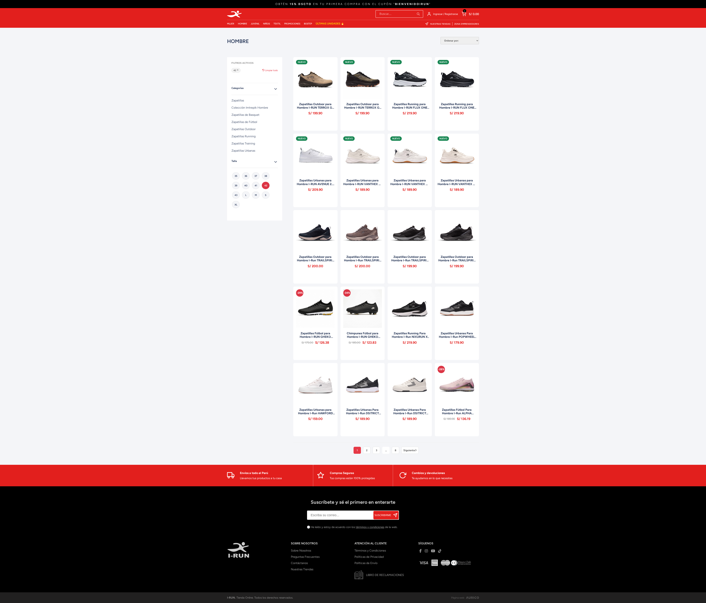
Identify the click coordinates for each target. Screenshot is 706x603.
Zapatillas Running (243, 136)
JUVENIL (255, 23)
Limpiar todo (271, 70)
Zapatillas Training (243, 143)
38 (265, 176)
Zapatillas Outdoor (243, 129)
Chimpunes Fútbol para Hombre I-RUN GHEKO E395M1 (362, 335)
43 (236, 195)
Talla (234, 161)
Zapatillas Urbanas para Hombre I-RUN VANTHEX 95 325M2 (362, 182)
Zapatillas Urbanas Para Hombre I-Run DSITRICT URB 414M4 (362, 411)
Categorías (237, 88)
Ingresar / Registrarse (445, 14)
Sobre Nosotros (301, 550)
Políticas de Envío (365, 563)
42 (234, 70)
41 (256, 185)
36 (246, 176)
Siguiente (409, 450)
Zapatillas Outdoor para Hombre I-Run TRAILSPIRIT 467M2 (409, 258)
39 (236, 185)
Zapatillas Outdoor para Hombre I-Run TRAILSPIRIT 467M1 (456, 258)
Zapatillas (237, 100)
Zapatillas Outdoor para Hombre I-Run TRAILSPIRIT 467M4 (362, 258)
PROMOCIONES (292, 23)
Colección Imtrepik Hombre (249, 107)
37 (255, 176)
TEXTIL (277, 23)
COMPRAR (315, 123)
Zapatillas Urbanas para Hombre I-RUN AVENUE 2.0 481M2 (315, 182)
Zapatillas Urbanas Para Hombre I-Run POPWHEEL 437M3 (457, 335)
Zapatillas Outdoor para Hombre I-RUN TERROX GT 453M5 (362, 105)
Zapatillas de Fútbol (244, 122)
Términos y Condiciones (370, 550)
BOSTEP (308, 23)
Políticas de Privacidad (369, 557)
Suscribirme (383, 515)
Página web (457, 597)
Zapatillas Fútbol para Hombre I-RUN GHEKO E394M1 (315, 335)
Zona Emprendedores (466, 24)
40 (245, 185)
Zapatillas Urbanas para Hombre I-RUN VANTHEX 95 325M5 (457, 182)
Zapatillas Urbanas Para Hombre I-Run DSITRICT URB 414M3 (409, 411)
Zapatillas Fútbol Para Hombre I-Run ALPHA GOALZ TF (457, 411)
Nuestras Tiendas (440, 24)
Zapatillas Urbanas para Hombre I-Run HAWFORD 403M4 (315, 411)
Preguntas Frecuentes (305, 557)
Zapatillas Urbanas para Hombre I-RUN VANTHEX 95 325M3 (409, 182)
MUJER (230, 23)
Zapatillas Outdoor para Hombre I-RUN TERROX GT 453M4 (315, 105)
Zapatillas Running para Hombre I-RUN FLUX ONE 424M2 (456, 105)
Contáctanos (299, 563)
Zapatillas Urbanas (243, 150)
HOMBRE (242, 23)
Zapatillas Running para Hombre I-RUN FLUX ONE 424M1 (409, 105)
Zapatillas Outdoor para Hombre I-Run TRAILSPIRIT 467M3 (315, 258)
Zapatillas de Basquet (245, 115)
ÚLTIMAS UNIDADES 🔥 (330, 23)
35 (236, 176)
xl (236, 204)
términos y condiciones (370, 527)
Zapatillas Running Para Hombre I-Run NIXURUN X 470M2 (410, 335)
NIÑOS (266, 23)
